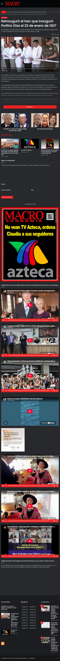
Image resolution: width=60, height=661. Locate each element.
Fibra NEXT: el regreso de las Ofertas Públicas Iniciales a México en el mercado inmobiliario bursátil (55, 612)
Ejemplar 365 (33, 628)
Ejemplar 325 (33, 609)
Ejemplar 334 (33, 612)
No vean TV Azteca (26, 150)
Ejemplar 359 (33, 622)
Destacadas (9, 14)
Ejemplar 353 (33, 617)
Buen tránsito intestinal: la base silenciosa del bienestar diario (22, 12)
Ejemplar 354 (25, 620)
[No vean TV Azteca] (30, 144)
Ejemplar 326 (25, 612)
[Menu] (2, 4)
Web (32, 190)
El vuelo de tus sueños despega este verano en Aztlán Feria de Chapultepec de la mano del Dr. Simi (10, 152)
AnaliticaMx (32, 658)
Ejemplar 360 (25, 625)
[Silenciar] (54, 320)
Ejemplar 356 (33, 620)
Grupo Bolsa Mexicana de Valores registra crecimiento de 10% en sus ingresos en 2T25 (54, 628)
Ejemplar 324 (25, 609)
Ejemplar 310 (33, 606)
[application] (30, 305)
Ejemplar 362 (25, 628)
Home (3, 14)
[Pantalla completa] (57, 320)
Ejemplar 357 (25, 622)
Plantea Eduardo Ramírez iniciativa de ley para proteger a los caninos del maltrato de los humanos (55, 644)
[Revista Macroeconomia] (12, 3)
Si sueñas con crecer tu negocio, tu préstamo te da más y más (8, 607)
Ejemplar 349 (33, 614)
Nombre (3, 184)
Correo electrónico (6, 190)
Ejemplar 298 (25, 606)
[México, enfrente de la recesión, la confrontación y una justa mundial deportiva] (50, 144)
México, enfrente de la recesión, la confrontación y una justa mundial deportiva (50, 151)
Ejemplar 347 (25, 614)
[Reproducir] (3, 320)
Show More (29, 107)
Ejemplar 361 (33, 625)
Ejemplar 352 (25, 617)
